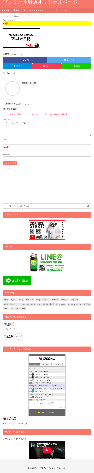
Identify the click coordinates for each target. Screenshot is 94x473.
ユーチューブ (51, 10)
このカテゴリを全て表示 (47, 403)
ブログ (55, 300)
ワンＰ (14, 300)
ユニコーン (16, 309)
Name (6, 139)
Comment (7, 119)
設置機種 (16, 10)
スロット (65, 300)
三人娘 (87, 304)
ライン (24, 10)
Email (6, 147)
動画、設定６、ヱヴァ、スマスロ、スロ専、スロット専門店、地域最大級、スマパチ (35, 304)
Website (6, 155)
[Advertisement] (47, 186)
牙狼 (6, 309)
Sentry (64, 468)
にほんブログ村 (10, 329)
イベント (46, 300)
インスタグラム (36, 10)
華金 (21, 300)
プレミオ (30, 300)
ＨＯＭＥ (6, 10)
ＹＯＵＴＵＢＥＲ (75, 304)
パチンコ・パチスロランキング (15, 424)
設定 (38, 300)
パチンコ (74, 300)
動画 (6, 300)
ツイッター (64, 10)
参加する (62, 407)
